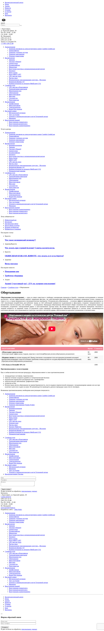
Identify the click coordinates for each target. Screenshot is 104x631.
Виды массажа (11, 264)
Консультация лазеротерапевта (19, 126)
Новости (8, 8)
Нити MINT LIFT (15, 74)
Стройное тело (10, 85)
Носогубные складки (12, 225)
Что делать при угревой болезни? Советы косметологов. (30, 248)
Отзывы (7, 10)
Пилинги (12, 71)
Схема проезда (6, 497)
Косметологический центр (14, 2)
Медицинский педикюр (17, 113)
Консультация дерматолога (18, 122)
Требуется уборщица (14, 276)
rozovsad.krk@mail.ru (8, 508)
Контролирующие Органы (14, 474)
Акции (7, 6)
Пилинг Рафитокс (15, 427)
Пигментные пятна (11, 224)
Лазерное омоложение (16, 54)
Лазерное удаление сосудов (18, 52)
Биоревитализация (15, 145)
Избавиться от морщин (13, 229)
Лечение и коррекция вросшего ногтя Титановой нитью (28, 116)
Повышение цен (12, 271)
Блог (6, 13)
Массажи (12, 96)
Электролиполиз (15, 107)
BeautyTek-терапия (15, 109)
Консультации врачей (12, 120)
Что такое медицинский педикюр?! (20, 240)
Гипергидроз (13, 63)
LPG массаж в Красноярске (18, 87)
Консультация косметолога (18, 124)
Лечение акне (13, 423)
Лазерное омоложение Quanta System (22, 405)
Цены (7, 4)
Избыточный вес (11, 220)
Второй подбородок (12, 227)
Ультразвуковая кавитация (18, 89)
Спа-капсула (13, 98)
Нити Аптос (13, 72)
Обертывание (13, 93)
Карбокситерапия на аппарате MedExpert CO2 (25, 83)
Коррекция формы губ (16, 82)
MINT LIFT (13, 160)
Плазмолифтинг (14, 65)
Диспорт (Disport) (15, 61)
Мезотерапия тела (15, 91)
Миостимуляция (14, 94)
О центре (8, 12)
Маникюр (12, 118)
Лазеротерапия (10, 47)
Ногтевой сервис (11, 111)
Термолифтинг (14, 50)
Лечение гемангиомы (16, 56)
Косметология (10, 58)
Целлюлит (8, 222)
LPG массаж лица (15, 76)
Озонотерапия (14, 459)
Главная (3, 287)
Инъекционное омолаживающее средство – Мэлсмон (27, 80)
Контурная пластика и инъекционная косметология (27, 69)
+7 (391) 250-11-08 (7, 43)
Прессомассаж (14, 100)
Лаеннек (12, 60)
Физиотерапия (10, 102)
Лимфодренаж (14, 104)
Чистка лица (13, 78)
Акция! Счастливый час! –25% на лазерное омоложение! (30, 284)
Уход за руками (14, 115)
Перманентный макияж (17, 171)
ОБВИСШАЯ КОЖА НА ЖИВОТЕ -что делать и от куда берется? (34, 256)
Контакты (8, 15)
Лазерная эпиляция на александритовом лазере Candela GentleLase (32, 49)
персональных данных (29, 491)
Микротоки (13, 67)
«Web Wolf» (18, 509)
